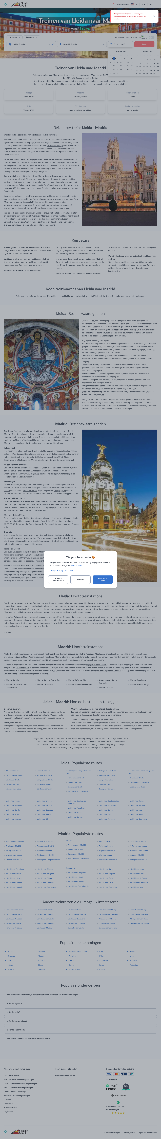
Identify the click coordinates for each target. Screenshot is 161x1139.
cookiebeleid (76, 565)
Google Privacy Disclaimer (61, 570)
